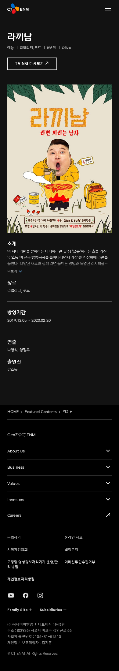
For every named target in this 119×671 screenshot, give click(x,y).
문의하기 (14, 537)
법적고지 (71, 550)
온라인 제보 (74, 537)
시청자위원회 (17, 550)
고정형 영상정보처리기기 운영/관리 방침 (32, 564)
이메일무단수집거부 (80, 562)
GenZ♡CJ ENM (21, 435)
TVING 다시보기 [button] (29, 64)
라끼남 (68, 412)
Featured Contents (40, 412)
